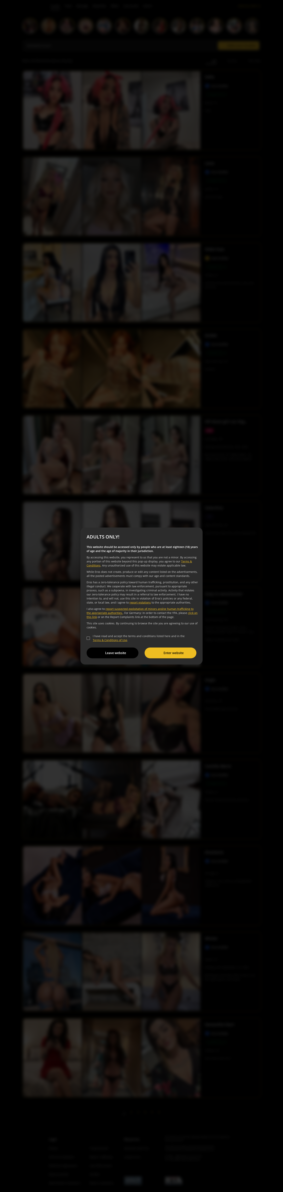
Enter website (174, 653)
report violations (140, 602)
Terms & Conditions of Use (110, 640)
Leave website (115, 653)
